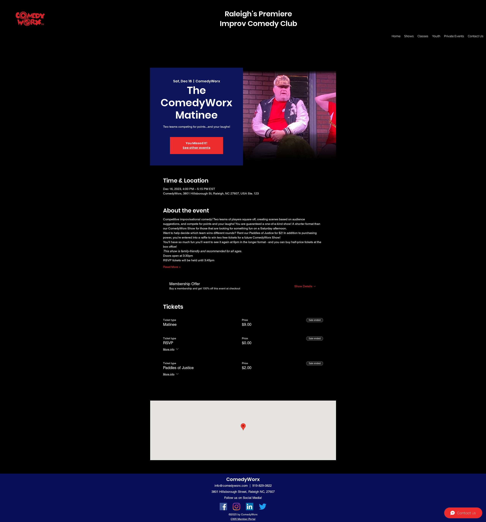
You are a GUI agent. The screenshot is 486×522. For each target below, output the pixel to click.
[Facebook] (223, 506)
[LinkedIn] (249, 506)
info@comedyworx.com (231, 485)
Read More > (172, 267)
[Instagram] (236, 506)
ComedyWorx (243, 479)
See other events (196, 148)
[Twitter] (262, 506)
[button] (409, 36)
